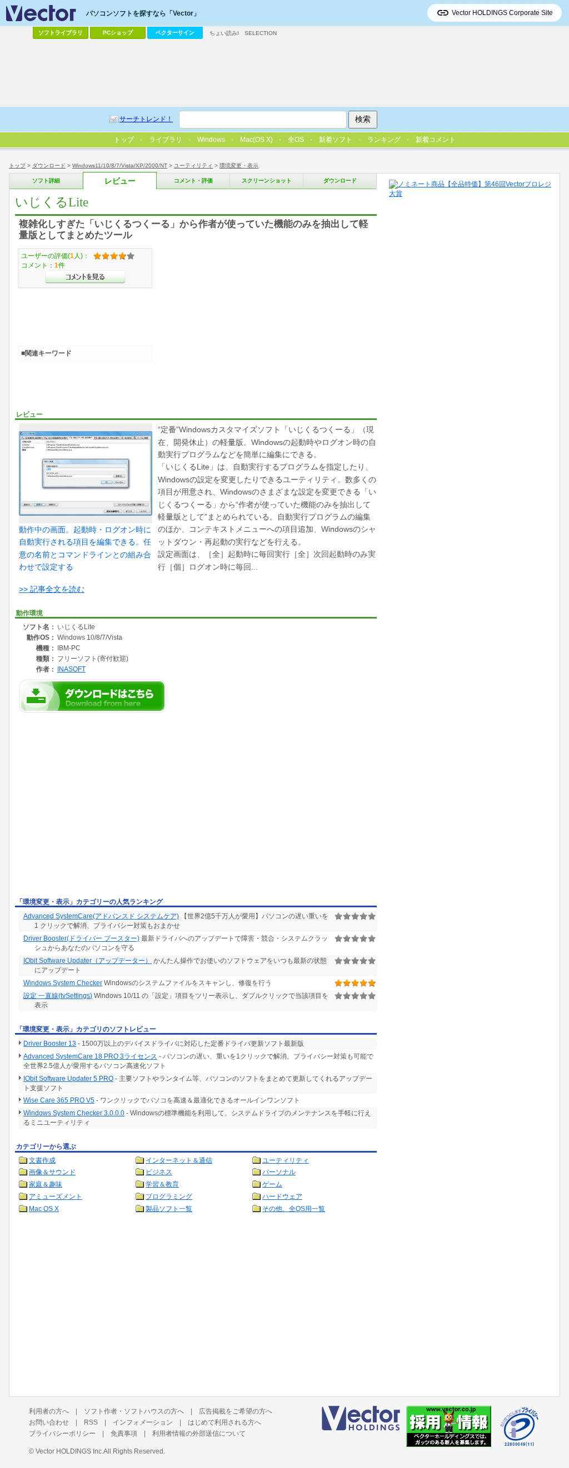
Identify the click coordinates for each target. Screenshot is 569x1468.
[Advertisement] (108, 810)
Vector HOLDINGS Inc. (69, 1451)
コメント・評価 (193, 180)
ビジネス (159, 1172)
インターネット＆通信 (179, 1160)
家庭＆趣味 (45, 1184)
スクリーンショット (267, 180)
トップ (17, 165)
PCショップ (118, 32)
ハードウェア (282, 1196)
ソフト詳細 (46, 180)
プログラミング (169, 1196)
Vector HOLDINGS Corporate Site (502, 13)
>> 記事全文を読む (51, 589)
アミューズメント (55, 1196)
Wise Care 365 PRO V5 (58, 1100)
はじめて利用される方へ (224, 1422)
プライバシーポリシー (62, 1433)
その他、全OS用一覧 (293, 1209)
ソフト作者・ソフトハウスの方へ (134, 1411)
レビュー (120, 181)
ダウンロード (49, 165)
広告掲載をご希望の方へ (235, 1411)
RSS (91, 1422)
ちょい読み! (224, 33)
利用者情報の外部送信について (199, 1433)
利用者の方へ (49, 1411)
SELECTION (260, 33)
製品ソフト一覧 (169, 1209)
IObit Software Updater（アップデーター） (87, 961)
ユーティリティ (193, 165)
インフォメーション (143, 1422)
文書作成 (42, 1160)
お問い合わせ (49, 1422)
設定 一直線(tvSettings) (57, 996)
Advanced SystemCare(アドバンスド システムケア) (101, 916)
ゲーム (272, 1184)
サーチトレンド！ (146, 119)
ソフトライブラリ (60, 32)
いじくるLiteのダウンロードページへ (93, 696)
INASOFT (71, 669)
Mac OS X (44, 1209)
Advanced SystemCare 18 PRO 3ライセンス (90, 1056)
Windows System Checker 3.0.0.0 (73, 1113)
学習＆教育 (162, 1184)
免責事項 (124, 1433)
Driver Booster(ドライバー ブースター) (81, 938)
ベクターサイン (175, 32)
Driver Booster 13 (49, 1043)
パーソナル (279, 1172)
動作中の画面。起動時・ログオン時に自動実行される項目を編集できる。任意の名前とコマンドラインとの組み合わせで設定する (85, 548)
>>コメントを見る (85, 277)
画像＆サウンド (52, 1172)
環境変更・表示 (238, 165)
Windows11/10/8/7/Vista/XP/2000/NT (119, 165)
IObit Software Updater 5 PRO (68, 1079)
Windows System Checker (62, 983)
